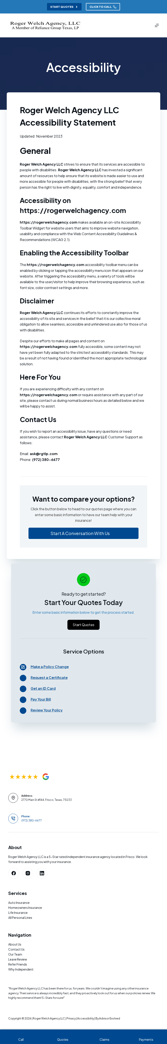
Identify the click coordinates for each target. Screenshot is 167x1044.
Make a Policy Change (50, 666)
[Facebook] (13, 873)
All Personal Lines (20, 917)
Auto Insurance (19, 902)
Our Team (15, 954)
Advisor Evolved (109, 1018)
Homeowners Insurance (25, 907)
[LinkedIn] (42, 873)
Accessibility (85, 1018)
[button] (83, 533)
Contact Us (16, 949)
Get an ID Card (43, 688)
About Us (14, 944)
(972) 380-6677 (31, 820)
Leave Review (17, 959)
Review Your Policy (47, 710)
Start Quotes (61, 6)
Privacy (71, 1018)
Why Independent (20, 969)
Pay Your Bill (41, 699)
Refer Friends (17, 964)
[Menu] (157, 25)
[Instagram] (27, 873)
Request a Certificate (49, 677)
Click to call (101, 6)
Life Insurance (18, 912)
